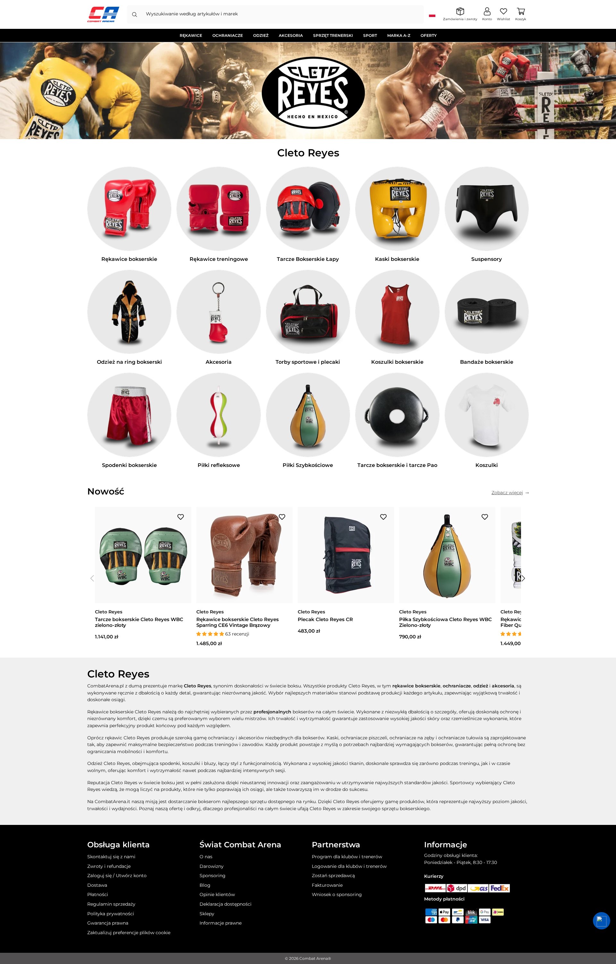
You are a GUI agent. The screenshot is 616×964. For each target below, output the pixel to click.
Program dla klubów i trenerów (347, 857)
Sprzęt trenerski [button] (333, 35)
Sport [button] (370, 35)
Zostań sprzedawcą (333, 875)
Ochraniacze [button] (227, 35)
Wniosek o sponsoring (337, 894)
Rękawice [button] (191, 35)
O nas (206, 857)
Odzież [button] (261, 35)
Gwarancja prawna (107, 923)
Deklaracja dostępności (226, 904)
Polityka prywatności (110, 914)
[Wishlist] (180, 516)
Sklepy (207, 914)
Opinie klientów (217, 894)
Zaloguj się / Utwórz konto (117, 875)
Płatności (97, 894)
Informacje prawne (221, 923)
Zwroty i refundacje (109, 866)
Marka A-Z (398, 35)
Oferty (429, 35)
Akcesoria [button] (291, 35)
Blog (205, 885)
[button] (524, 578)
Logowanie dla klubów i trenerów (349, 866)
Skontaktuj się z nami (111, 857)
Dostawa (97, 885)
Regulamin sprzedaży (111, 904)
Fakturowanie (327, 885)
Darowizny (212, 866)
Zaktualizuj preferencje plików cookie (128, 932)
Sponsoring (213, 875)
